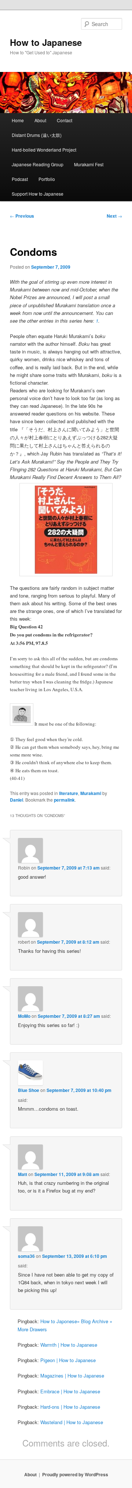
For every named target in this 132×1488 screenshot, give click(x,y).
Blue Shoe (28, 1090)
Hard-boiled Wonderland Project (44, 149)
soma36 (26, 1256)
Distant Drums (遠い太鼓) (37, 135)
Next (114, 216)
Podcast (20, 179)
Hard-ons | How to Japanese (70, 1406)
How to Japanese (46, 42)
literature (68, 793)
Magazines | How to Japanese (72, 1375)
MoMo (24, 1016)
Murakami (90, 793)
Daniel (16, 799)
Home (18, 120)
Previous (22, 216)
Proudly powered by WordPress (75, 1474)
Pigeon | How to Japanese (68, 1360)
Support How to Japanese (37, 193)
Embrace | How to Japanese (70, 1391)
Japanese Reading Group (37, 164)
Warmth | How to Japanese (68, 1344)
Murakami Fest (88, 164)
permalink (64, 799)
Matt (22, 1174)
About (40, 120)
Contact (64, 120)
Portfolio (46, 179)
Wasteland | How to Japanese (71, 1422)
